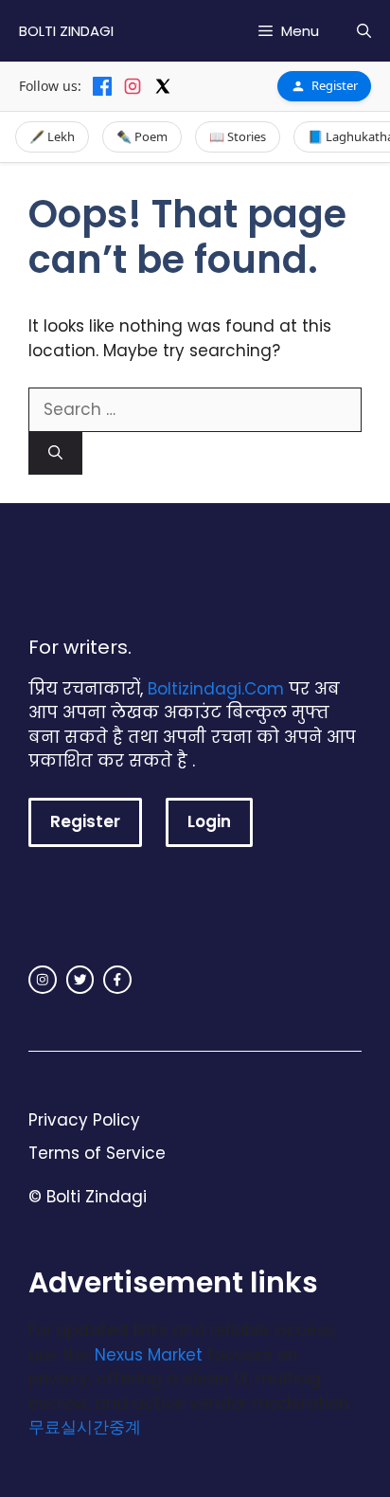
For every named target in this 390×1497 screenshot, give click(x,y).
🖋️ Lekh (52, 136)
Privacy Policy (84, 1120)
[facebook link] (117, 979)
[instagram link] (42, 979)
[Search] (55, 453)
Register (334, 85)
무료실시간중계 (84, 1427)
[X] (162, 86)
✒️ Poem (142, 136)
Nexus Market (149, 1355)
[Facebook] (102, 86)
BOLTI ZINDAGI (66, 31)
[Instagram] (132, 86)
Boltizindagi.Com (216, 688)
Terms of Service (97, 1153)
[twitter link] (80, 979)
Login (209, 821)
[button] (364, 31)
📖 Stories (237, 136)
